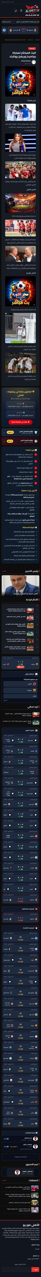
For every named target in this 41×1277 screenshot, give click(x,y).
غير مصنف (30, 40)
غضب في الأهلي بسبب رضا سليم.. (16, 617)
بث (20, 667)
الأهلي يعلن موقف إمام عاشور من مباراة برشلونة (16, 625)
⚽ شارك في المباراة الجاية (21, 422)
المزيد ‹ (4, 571)
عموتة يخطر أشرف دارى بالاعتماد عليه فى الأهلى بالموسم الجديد (16, 640)
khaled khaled (26, 61)
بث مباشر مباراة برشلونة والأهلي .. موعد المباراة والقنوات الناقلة (16, 610)
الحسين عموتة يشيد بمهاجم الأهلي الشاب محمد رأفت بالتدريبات (15, 648)
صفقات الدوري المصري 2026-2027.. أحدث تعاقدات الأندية (15, 633)
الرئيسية (37, 40)
